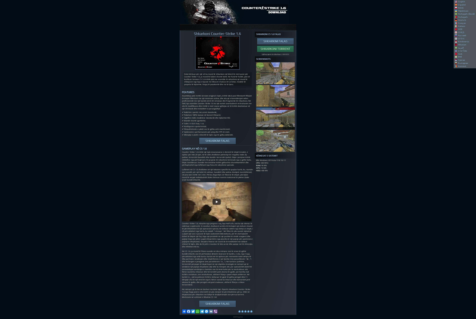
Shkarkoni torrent (275, 48)
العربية (461, 48)
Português (463, 17)
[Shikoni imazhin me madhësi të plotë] (217, 53)
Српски (461, 60)
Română (462, 66)
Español (462, 5)
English (461, 1)
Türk (460, 54)
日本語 (461, 32)
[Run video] (216, 202)
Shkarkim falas (217, 140)
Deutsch (462, 20)
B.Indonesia (463, 41)
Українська (463, 11)
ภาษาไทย (462, 51)
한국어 (461, 38)
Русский (462, 35)
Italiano (461, 26)
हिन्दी (460, 57)
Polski (461, 8)
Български (463, 63)
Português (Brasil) (466, 14)
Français (462, 23)
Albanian (462, 45)
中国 (460, 29)
